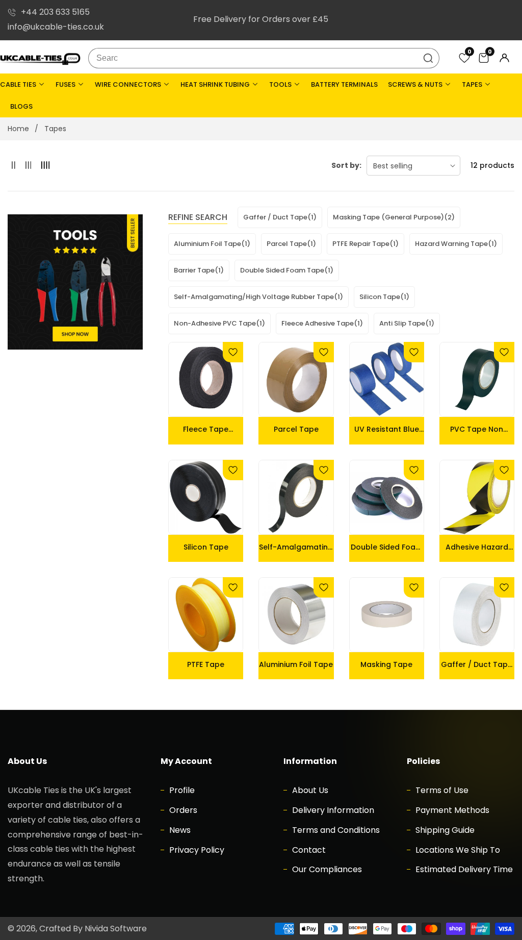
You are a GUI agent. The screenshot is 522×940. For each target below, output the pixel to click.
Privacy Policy (195, 850)
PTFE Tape (205, 664)
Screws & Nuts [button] (416, 84)
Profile (181, 790)
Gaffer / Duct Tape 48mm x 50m (476, 664)
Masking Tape (386, 664)
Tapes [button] (473, 84)
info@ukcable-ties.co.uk (56, 27)
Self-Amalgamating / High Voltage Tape (296, 547)
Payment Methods (451, 810)
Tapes (55, 128)
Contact (308, 850)
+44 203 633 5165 (55, 12)
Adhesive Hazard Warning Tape (477, 547)
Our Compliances (326, 869)
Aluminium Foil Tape (296, 664)
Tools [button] (281, 84)
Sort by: (346, 165)
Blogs (21, 106)
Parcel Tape (296, 429)
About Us (309, 790)
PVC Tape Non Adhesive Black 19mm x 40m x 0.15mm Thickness (476, 429)
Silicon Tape (206, 547)
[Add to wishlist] (233, 352)
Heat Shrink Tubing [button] (215, 84)
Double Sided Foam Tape (387, 547)
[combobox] (264, 58)
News (179, 830)
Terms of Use (440, 790)
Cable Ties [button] (19, 84)
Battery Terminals (344, 84)
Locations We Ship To (456, 850)
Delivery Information (332, 810)
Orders (182, 810)
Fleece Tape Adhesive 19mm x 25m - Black (205, 429)
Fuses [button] (66, 84)
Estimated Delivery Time (463, 869)
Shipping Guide (444, 830)
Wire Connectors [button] (129, 84)
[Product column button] (13, 165)
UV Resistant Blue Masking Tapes (386, 429)
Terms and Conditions (335, 830)
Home (18, 128)
